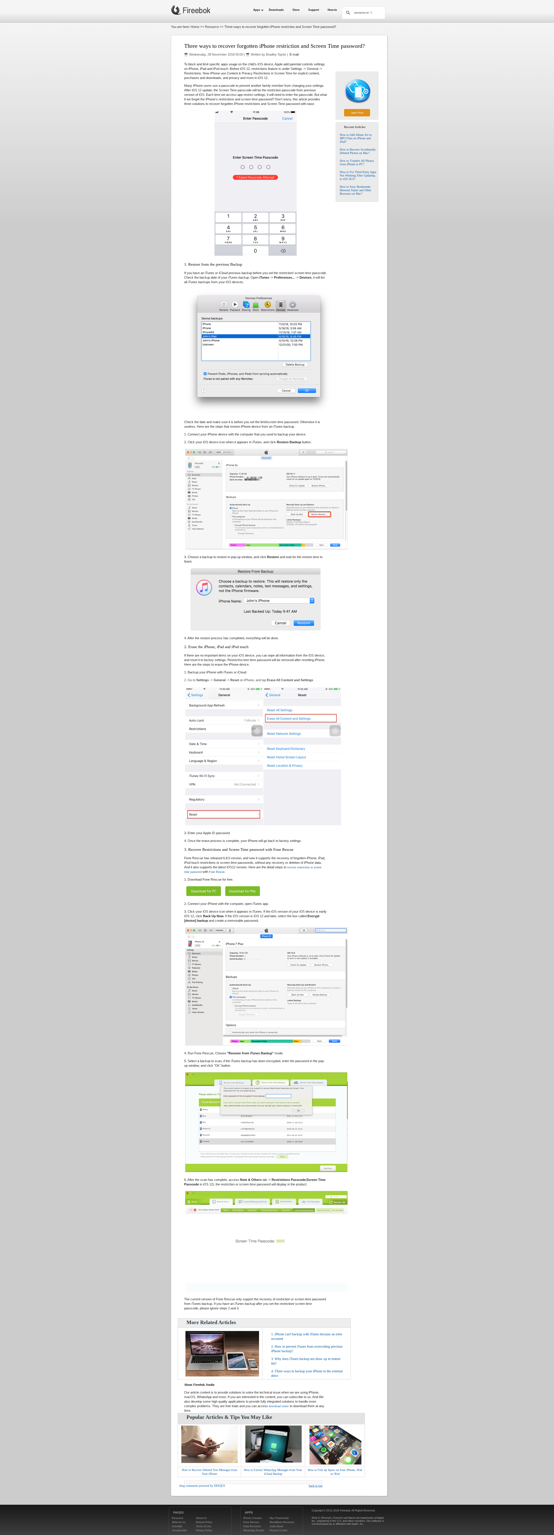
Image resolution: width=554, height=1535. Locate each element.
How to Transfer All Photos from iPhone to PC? (357, 162)
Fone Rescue (216, 871)
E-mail (294, 54)
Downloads (276, 9)
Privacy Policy (204, 1530)
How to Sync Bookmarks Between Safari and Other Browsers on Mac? (355, 190)
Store (296, 9)
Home (195, 27)
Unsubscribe (179, 1530)
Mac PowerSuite (279, 1518)
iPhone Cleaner (252, 1518)
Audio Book (276, 1526)
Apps (256, 9)
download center (279, 1406)
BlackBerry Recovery (282, 1522)
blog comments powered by (202, 1485)
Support (313, 9)
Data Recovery (252, 1526)
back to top (315, 1485)
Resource (212, 27)
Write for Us (178, 1522)
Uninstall (177, 1526)
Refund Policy (204, 1522)
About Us (201, 1518)
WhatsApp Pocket (253, 1530)
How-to (332, 9)
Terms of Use (203, 1526)
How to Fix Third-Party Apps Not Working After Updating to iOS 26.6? (358, 175)
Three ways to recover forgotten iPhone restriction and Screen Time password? (274, 46)
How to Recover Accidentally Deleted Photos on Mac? (358, 151)
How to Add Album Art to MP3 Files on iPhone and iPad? (356, 138)
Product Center (278, 1530)
